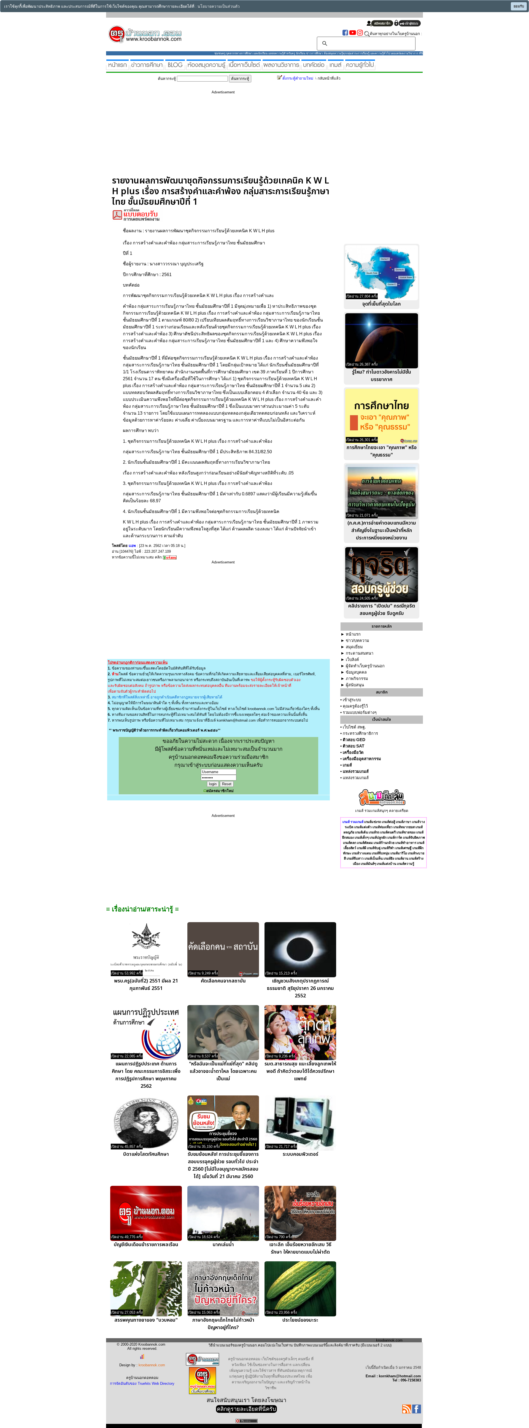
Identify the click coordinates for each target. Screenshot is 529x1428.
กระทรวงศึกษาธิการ (360, 733)
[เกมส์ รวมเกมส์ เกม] (336, 67)
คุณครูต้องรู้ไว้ (355, 706)
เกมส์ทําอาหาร (405, 843)
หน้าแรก (353, 634)
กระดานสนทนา (359, 653)
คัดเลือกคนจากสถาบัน (223, 981)
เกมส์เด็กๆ (362, 837)
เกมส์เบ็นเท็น (374, 858)
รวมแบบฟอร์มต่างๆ (360, 712)
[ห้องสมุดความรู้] (206, 67)
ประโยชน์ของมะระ (300, 1320)
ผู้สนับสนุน (355, 685)
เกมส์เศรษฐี (403, 848)
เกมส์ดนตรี (388, 832)
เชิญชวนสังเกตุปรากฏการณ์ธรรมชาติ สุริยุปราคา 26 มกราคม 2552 (300, 988)
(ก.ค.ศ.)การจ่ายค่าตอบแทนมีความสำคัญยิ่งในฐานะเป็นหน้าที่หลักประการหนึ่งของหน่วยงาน (381, 530)
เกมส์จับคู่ (373, 848)
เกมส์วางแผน (361, 853)
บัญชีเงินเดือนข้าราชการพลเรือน (146, 1244)
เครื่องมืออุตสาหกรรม (362, 759)
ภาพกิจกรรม (357, 678)
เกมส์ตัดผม (365, 843)
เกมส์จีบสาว (355, 858)
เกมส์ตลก (349, 843)
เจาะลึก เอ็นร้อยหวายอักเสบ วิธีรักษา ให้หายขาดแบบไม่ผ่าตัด (300, 1248)
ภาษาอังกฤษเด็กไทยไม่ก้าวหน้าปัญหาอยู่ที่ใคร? (223, 1323)
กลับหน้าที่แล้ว (329, 78)
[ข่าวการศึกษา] (147, 67)
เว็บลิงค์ (352, 659)
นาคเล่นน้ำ (223, 1244)
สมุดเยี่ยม (354, 647)
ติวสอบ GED (354, 740)
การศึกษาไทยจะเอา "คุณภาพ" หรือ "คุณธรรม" (382, 451)
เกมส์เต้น (361, 832)
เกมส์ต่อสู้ (388, 822)
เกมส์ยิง (389, 858)
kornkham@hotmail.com (236, 720)
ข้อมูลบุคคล (356, 672)
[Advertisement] (223, 137)
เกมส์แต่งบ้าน (386, 864)
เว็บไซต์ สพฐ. (354, 727)
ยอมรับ (519, 6)
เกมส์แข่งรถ (372, 822)
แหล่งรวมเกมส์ (356, 771)
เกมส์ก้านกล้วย (384, 843)
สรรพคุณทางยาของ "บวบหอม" (146, 1320)
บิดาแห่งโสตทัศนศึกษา (146, 1154)
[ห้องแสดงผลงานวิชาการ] (281, 67)
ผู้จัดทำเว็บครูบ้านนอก (365, 666)
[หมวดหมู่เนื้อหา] (244, 67)
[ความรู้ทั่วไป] (360, 67)
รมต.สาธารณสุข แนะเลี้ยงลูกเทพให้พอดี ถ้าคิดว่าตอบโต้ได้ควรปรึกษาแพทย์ (300, 1071)
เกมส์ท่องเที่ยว (383, 827)
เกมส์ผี (361, 848)
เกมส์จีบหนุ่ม (381, 853)
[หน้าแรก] (117, 67)
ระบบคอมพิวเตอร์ (300, 1154)
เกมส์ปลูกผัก (378, 837)
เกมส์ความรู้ (405, 864)
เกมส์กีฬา (388, 848)
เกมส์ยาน (401, 858)
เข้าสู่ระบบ (352, 700)
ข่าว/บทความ (357, 640)
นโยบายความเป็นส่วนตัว (219, 6)
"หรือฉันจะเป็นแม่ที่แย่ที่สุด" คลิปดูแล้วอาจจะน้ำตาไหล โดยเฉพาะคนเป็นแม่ (223, 1071)
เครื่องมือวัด (353, 752)
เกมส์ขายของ (405, 832)
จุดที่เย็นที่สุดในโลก (381, 304)
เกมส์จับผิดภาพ (414, 837)
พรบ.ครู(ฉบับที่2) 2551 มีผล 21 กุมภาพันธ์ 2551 (146, 984)
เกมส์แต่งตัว (363, 827)
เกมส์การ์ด (394, 837)
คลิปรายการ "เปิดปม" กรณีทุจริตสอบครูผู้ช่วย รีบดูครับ (381, 609)
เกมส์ (347, 765)
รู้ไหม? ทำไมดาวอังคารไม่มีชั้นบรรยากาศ (381, 375)
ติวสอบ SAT (353, 746)
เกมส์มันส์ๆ (368, 864)
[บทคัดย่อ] (313, 67)
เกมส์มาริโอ (398, 853)
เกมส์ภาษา (403, 822)
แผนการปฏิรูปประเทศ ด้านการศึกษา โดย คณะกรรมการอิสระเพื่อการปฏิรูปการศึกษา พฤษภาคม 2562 (146, 1075)
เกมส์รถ (374, 832)
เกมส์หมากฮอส (404, 827)
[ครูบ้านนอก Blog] (175, 67)
